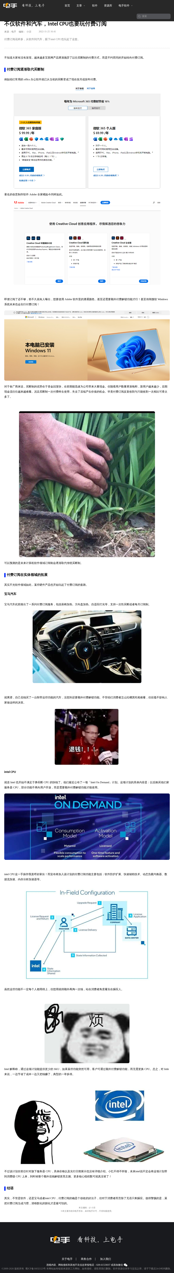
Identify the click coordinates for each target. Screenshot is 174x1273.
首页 (67, 5)
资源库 (108, 5)
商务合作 (86, 1259)
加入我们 (105, 1259)
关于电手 (67, 1259)
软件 (95, 5)
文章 (79, 5)
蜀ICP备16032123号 (35, 1268)
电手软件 (124, 5)
